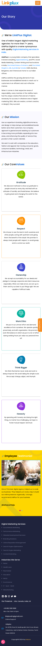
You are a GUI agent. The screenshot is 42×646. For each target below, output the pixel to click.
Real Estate (7, 571)
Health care (7, 567)
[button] (20, 510)
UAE (10, 68)
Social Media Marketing (11, 528)
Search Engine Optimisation (13, 546)
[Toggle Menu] (37, 3)
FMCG (5, 578)
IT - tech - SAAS (8, 586)
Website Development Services (14, 535)
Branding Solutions (9, 539)
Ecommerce (7, 582)
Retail (5, 563)
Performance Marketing (11, 531)
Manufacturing (8, 590)
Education (6, 575)
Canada (23, 68)
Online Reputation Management (14, 543)
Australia (15, 68)
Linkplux (28, 639)
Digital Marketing (22, 60)
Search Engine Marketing (12, 550)
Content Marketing (9, 554)
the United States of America (17, 65)
